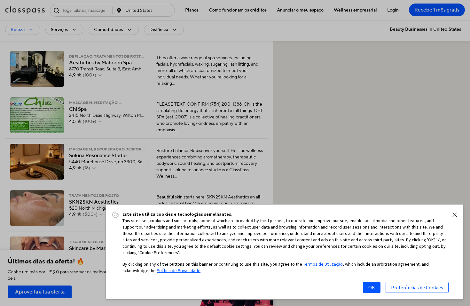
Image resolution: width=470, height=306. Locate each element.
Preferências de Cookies (417, 287)
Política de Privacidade (178, 270)
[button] (454, 215)
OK (371, 287)
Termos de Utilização (323, 264)
